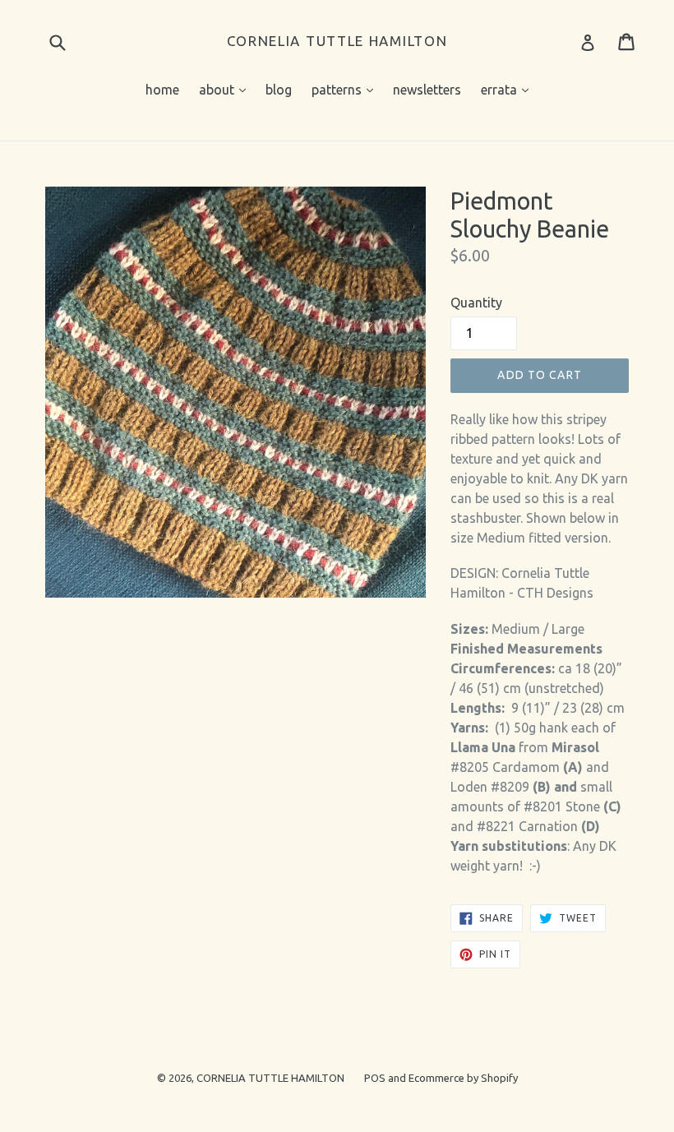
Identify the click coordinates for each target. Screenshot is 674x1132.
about (226, 89)
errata (509, 89)
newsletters (427, 89)
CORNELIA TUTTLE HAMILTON (337, 41)
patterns (346, 89)
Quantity (476, 302)
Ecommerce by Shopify (463, 1077)
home (162, 89)
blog (278, 89)
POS (374, 1077)
